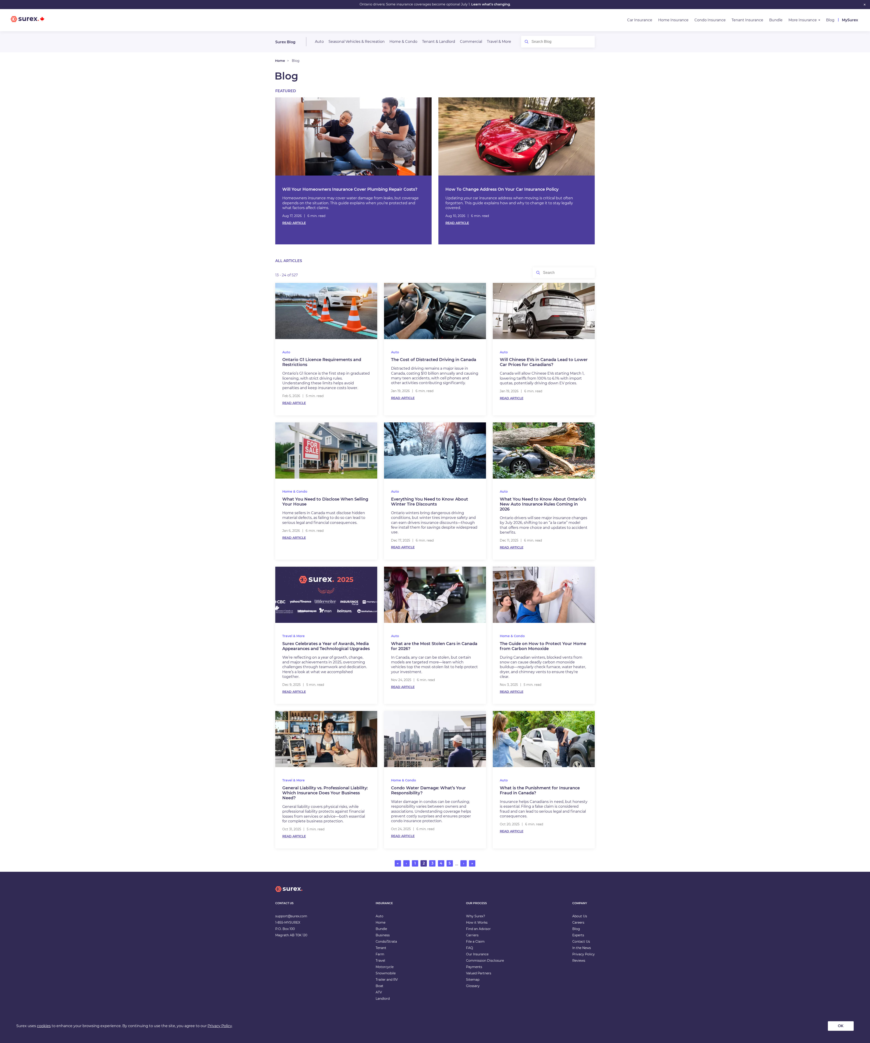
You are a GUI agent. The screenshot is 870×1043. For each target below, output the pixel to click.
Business (383, 935)
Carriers (472, 935)
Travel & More (499, 41)
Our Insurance (477, 954)
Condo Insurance (710, 20)
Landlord (383, 999)
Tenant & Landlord (438, 41)
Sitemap (472, 980)
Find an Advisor (478, 929)
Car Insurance (639, 20)
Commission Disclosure (485, 961)
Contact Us (581, 941)
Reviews (578, 961)
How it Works (477, 922)
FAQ (469, 948)
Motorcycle (385, 967)
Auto (319, 41)
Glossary (473, 986)
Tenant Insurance (747, 20)
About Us (579, 916)
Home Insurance (673, 20)
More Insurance (802, 20)
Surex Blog (285, 42)
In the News (581, 948)
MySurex (850, 20)
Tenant (381, 948)
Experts (578, 935)
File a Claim (475, 941)
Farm (380, 954)
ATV (379, 992)
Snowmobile (386, 973)
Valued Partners (478, 973)
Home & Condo (403, 41)
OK (840, 1026)
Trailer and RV (387, 980)
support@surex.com (291, 916)
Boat (379, 986)
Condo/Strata (386, 941)
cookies (44, 1026)
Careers (578, 922)
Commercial (471, 41)
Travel (380, 961)
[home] (288, 892)
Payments (474, 967)
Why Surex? (475, 916)
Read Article (294, 223)
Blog (830, 20)
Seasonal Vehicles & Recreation (357, 41)
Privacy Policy (583, 954)
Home (280, 61)
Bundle (776, 20)
